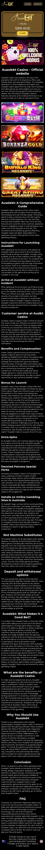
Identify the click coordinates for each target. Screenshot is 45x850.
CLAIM (22, 33)
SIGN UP (37, 4)
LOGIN (27, 4)
